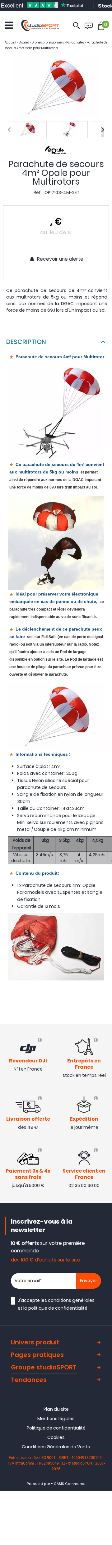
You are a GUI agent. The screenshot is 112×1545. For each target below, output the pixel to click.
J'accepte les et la (56, 1304)
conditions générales (71, 1300)
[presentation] (9, 129)
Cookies (56, 1437)
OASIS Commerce (70, 1483)
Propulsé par (38, 1483)
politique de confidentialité (57, 1308)
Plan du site (56, 1409)
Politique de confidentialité (56, 1428)
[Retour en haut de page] (104, 1075)
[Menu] (9, 25)
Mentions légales (56, 1418)
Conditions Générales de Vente (56, 1447)
